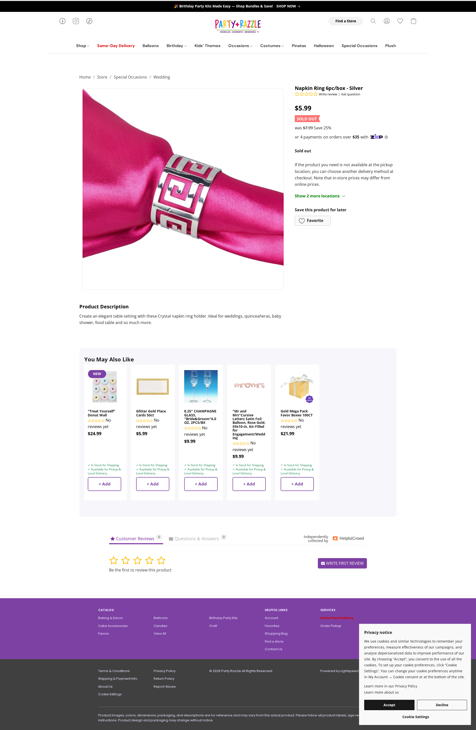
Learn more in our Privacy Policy (390, 686)
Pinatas (299, 45)
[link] (289, 6)
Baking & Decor (110, 618)
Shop (81, 45)
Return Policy (164, 678)
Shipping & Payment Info (117, 678)
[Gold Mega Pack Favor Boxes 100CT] (297, 386)
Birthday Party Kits (223, 618)
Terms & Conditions (114, 671)
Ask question (350, 94)
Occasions (239, 45)
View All (160, 633)
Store (102, 77)
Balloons (151, 45)
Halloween (324, 45)
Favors (103, 633)
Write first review (344, 563)
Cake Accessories (113, 625)
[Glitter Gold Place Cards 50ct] (152, 386)
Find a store (274, 641)
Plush (390, 45)
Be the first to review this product (140, 570)
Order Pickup (330, 625)
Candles (160, 625)
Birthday (175, 45)
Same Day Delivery (337, 618)
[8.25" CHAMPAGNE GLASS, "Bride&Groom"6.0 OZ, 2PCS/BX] (200, 386)
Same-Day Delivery (116, 45)
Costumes (271, 45)
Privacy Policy (165, 671)
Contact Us (273, 649)
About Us (105, 686)
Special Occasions (360, 45)
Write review (328, 94)
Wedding (161, 77)
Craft (213, 625)
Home (85, 77)
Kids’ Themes (208, 45)
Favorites (272, 625)
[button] (238, 26)
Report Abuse (165, 686)
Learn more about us (381, 692)
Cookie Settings (110, 694)
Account (271, 618)
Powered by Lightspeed (339, 671)
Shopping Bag (276, 633)
